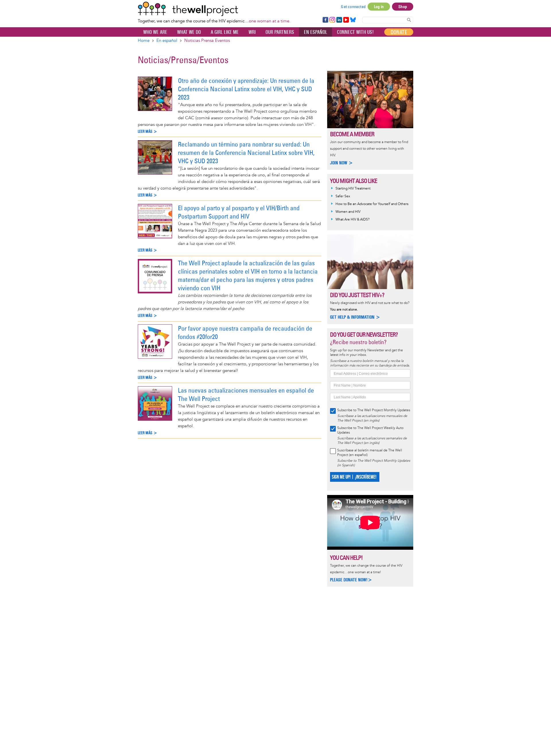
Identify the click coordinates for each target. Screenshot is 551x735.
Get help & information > (355, 317)
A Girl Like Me (225, 32)
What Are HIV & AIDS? (352, 219)
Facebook (325, 20)
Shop (402, 6)
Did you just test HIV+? (357, 295)
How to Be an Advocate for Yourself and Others (371, 204)
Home (144, 40)
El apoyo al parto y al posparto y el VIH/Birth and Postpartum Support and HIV (239, 212)
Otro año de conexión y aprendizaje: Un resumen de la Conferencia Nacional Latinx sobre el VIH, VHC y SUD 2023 (246, 89)
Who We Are (155, 32)
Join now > (341, 162)
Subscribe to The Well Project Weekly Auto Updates (370, 430)
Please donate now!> (351, 579)
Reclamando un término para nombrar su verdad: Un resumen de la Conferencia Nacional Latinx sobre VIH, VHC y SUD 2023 (246, 152)
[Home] (214, 8)
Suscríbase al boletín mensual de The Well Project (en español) (369, 452)
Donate (399, 32)
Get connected (353, 6)
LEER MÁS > (147, 131)
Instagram (332, 20)
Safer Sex (342, 196)
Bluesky (353, 20)
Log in (379, 6)
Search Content (409, 19)
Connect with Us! (355, 32)
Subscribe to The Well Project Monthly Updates (373, 410)
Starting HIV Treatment (352, 188)
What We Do (189, 32)
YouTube (345, 20)
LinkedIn (339, 20)
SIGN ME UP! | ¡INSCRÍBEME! (354, 477)
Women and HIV (347, 212)
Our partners (279, 32)
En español (315, 32)
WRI (252, 32)
